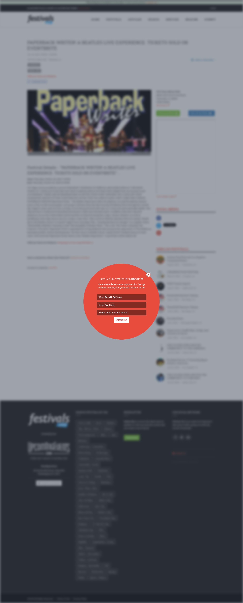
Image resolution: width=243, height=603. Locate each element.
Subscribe (121, 319)
